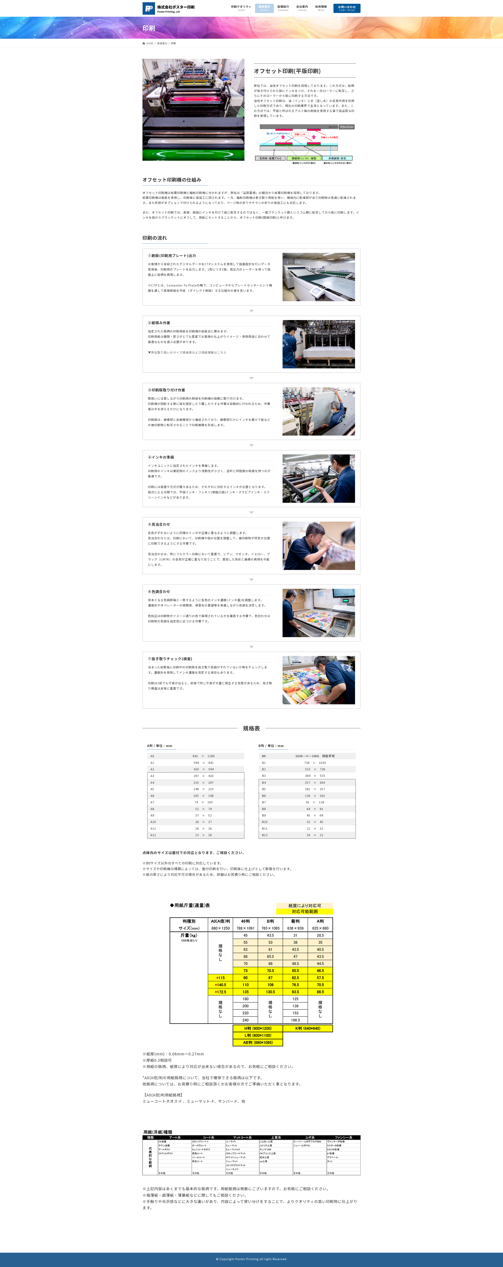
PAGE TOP (489, 1225)
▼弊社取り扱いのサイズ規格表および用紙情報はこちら (187, 352)
